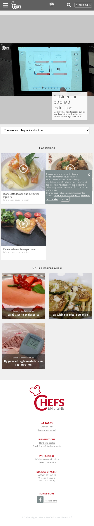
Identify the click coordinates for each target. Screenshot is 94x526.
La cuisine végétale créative (70, 314)
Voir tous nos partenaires (47, 459)
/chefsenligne (51, 500)
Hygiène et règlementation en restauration (23, 362)
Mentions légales (47, 442)
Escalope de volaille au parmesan (20, 249)
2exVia (53, 517)
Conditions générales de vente (47, 446)
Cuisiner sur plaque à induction (16, 200)
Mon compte (84, 5)
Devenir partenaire (47, 462)
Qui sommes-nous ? (47, 430)
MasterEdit (66, 517)
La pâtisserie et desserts (23, 314)
